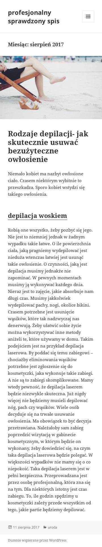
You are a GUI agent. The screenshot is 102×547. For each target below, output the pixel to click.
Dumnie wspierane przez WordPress (37, 540)
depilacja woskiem (37, 215)
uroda (52, 527)
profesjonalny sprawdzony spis (34, 16)
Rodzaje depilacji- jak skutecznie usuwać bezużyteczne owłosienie (48, 146)
